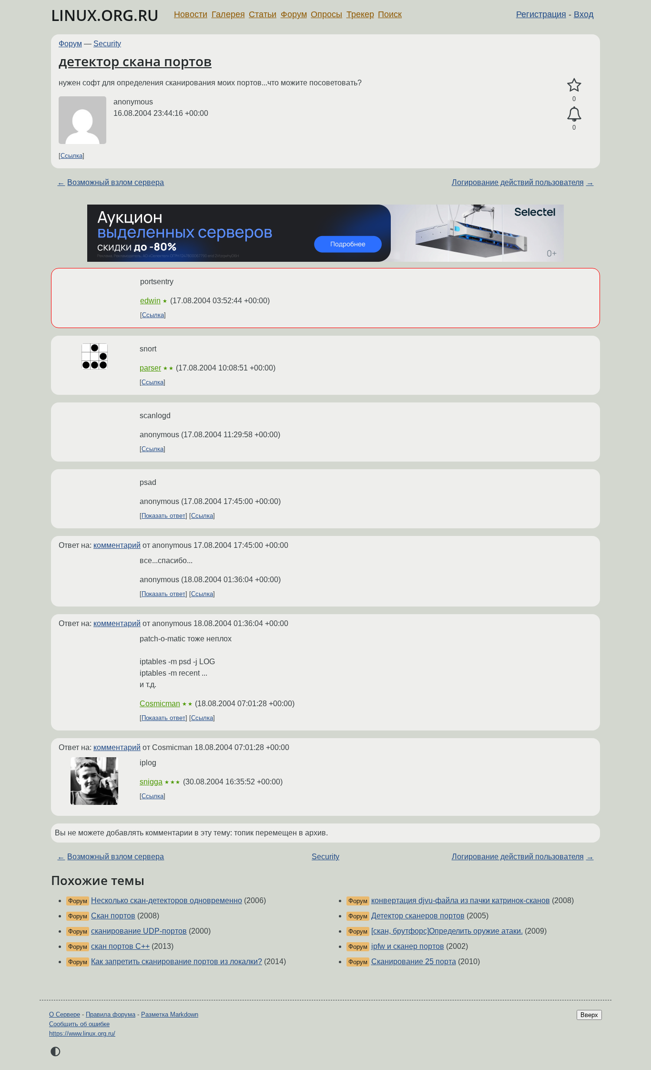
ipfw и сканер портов (407, 946)
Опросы (326, 14)
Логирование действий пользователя (518, 182)
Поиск (390, 14)
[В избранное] (574, 85)
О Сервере (64, 1014)
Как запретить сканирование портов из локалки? (176, 961)
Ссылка (71, 155)
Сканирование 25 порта (413, 961)
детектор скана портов (135, 61)
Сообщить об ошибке (79, 1024)
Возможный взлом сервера (115, 182)
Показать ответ (163, 515)
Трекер (360, 14)
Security (107, 44)
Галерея (228, 14)
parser (150, 368)
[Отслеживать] (574, 114)
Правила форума (110, 1014)
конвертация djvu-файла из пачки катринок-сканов (460, 900)
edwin (150, 301)
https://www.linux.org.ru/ (82, 1033)
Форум (294, 14)
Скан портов (113, 916)
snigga (151, 782)
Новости (190, 14)
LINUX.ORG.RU (105, 15)
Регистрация (541, 14)
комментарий (117, 545)
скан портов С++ (120, 946)
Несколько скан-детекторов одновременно (166, 900)
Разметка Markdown (169, 1014)
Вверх (589, 1015)
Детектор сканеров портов (418, 916)
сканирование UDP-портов (139, 931)
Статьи (262, 14)
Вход (584, 14)
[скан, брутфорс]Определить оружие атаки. (447, 931)
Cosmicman (160, 704)
